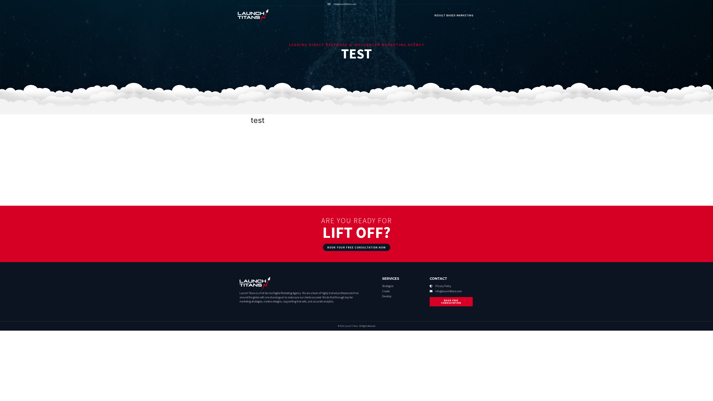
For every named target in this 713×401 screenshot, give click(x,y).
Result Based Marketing (453, 15)
